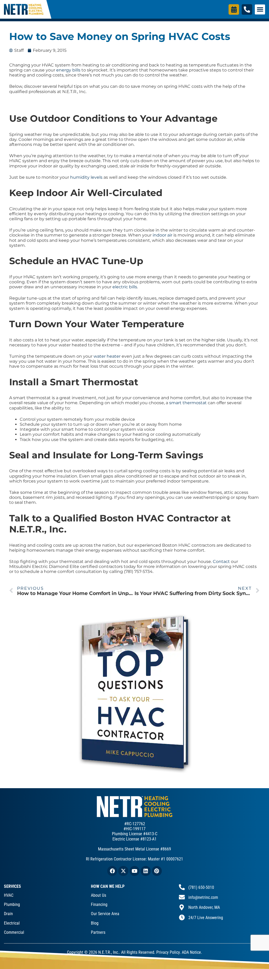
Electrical (12, 923)
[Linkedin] (146, 871)
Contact (221, 561)
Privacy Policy (168, 952)
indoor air (162, 235)
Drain (8, 913)
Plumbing (12, 904)
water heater (107, 356)
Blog (95, 923)
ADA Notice (191, 952)
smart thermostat (188, 402)
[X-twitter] (123, 871)
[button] (260, 9)
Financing (99, 904)
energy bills (68, 70)
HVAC (8, 895)
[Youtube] (134, 871)
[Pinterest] (157, 871)
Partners (98, 932)
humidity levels (86, 177)
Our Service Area (105, 913)
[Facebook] (112, 871)
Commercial (14, 932)
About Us (98, 895)
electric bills (124, 286)
